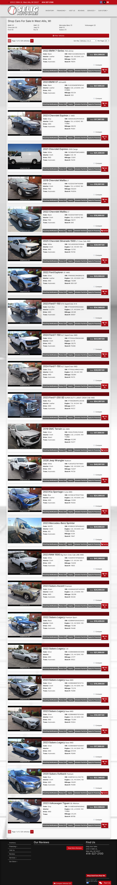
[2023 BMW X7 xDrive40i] (25, 89)
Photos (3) (62, 544)
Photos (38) (62, 104)
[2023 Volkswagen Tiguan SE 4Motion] (25, 810)
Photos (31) (62, 386)
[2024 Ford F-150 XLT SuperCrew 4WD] (25, 342)
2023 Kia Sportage (57, 491)
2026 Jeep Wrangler (57, 460)
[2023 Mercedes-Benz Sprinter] (25, 530)
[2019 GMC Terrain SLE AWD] (25, 436)
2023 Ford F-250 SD (69, 397)
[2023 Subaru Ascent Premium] (25, 593)
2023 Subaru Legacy (58, 680)
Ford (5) (10, 30)
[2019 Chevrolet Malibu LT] (25, 188)
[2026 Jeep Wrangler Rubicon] (25, 468)
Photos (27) (62, 261)
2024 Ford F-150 (60, 335)
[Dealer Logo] (23, 10)
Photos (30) (62, 511)
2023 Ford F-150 (60, 303)
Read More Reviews (75, 848)
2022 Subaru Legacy (60, 617)
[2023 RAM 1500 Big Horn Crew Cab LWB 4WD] (25, 562)
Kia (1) (36, 30)
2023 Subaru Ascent (57, 586)
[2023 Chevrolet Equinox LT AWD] (25, 123)
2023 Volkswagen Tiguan (61, 803)
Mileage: (68, 59)
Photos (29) (62, 574)
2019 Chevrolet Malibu (56, 180)
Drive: (45, 59)
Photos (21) (62, 169)
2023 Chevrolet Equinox (59, 115)
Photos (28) (62, 355)
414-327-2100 (47, 2)
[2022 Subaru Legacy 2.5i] (25, 656)
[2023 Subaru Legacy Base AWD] (25, 687)
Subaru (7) (62, 30)
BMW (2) (11, 25)
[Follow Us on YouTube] (107, 2)
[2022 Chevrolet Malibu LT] (25, 219)
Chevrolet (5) (12, 27)
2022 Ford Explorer (56, 272)
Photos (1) (62, 230)
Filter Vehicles (59, 36)
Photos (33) (62, 292)
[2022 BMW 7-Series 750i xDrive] (25, 58)
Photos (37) (62, 417)
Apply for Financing (94, 70)
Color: (45, 54)
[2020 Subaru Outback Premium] (25, 781)
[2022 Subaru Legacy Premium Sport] (25, 624)
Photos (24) (62, 70)
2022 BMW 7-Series (58, 50)
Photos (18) (62, 137)
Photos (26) (62, 480)
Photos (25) (62, 200)
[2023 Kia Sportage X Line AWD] (25, 499)
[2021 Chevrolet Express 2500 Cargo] (25, 156)
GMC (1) (36, 25)
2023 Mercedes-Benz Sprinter (59, 523)
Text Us (105, 70)
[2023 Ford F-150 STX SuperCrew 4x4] (25, 311)
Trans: (45, 62)
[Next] (32, 41)
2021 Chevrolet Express (60, 149)
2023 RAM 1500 (63, 554)
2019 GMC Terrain (56, 429)
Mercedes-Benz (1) (65, 25)
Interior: (46, 56)
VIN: (66, 54)
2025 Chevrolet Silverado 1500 (66, 241)
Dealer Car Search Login (91, 879)
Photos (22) (62, 731)
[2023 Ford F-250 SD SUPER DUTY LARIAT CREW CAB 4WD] (25, 405)
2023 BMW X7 (54, 82)
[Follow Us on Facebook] (101, 2)
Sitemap (95, 881)
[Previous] (9, 41)
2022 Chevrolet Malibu (56, 211)
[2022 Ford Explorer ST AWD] (25, 280)
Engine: (67, 56)
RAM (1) (62, 27)
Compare (99, 65)
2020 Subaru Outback (58, 773)
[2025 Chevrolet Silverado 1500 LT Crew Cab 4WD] (25, 248)
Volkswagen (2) (90, 25)
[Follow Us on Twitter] (104, 2)
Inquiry (70, 70)
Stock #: (67, 62)
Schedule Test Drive (81, 70)
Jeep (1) (36, 27)
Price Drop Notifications (50, 70)
